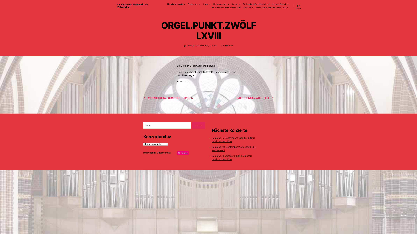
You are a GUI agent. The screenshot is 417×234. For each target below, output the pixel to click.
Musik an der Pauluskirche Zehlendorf (132, 5)
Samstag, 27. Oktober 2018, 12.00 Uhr (202, 46)
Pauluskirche (228, 46)
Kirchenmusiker (220, 4)
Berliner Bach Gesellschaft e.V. (256, 4)
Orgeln (205, 4)
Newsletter (248, 7)
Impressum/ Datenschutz (157, 152)
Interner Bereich (279, 4)
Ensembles (193, 4)
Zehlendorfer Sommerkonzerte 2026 (272, 7)
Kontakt (235, 4)
